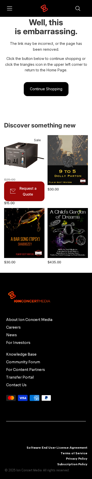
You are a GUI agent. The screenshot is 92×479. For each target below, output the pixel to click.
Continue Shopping (46, 89)
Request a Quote (28, 191)
